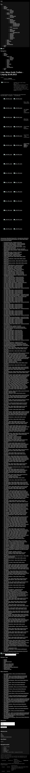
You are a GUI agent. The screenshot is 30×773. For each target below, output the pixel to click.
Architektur (9, 41)
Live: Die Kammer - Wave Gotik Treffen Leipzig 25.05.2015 (16, 516)
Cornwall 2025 (16, 25)
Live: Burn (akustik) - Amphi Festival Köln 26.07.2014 (15, 552)
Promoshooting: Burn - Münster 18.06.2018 (13, 242)
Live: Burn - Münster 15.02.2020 (10, 361)
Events (8, 14)
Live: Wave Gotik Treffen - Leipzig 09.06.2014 (13, 331)
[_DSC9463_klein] (18, 135)
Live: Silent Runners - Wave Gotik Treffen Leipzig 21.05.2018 (16, 411)
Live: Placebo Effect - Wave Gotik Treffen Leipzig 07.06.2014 (16, 573)
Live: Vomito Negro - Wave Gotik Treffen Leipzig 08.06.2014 (16, 567)
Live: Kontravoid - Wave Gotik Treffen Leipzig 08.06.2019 (15, 379)
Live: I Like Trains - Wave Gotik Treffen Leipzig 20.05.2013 (16, 598)
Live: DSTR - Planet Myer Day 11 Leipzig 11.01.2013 (15, 641)
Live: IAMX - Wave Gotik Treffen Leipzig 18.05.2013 (14, 618)
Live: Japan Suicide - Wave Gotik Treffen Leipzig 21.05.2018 (16, 412)
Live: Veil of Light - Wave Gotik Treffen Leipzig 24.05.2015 (16, 522)
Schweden (12, 33)
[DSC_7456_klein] (8, 191)
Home (5, 6)
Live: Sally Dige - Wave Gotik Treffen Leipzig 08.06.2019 (15, 381)
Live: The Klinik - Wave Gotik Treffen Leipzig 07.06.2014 (15, 572)
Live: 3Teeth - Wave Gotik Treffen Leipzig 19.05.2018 (15, 427)
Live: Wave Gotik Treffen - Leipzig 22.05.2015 (13, 322)
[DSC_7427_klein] (18, 163)
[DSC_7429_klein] (18, 173)
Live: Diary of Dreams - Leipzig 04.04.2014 (13, 590)
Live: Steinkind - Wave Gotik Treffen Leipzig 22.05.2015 (15, 533)
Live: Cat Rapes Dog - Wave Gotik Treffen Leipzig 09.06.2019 (16, 371)
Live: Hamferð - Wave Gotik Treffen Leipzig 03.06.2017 (15, 460)
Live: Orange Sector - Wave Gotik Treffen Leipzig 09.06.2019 (16, 375)
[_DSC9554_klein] (8, 145)
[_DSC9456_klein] (8, 126)
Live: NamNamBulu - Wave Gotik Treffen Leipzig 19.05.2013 (16, 611)
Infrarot (8, 43)
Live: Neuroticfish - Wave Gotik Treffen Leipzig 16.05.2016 (16, 483)
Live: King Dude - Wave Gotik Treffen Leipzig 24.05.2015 (15, 521)
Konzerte (12, 11)
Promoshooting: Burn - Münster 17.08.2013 (13, 252)
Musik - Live (9, 9)
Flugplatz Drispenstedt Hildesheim (11, 667)
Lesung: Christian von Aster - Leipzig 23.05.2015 (14, 278)
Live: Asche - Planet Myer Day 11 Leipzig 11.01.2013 (15, 643)
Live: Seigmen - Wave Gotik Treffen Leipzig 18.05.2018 (15, 434)
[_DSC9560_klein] (18, 145)
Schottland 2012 (16, 23)
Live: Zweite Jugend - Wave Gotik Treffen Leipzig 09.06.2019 (16, 390)
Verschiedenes (10, 44)
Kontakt (2, 735)
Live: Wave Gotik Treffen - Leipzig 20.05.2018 (13, 298)
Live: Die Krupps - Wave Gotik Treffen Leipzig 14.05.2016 (16, 492)
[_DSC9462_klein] (8, 135)
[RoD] (10, 653)
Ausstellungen (13, 16)
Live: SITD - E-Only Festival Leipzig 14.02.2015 (13, 537)
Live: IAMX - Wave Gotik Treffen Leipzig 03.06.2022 (14, 354)
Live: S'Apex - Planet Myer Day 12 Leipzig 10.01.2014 (15, 595)
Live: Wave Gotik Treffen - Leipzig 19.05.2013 (13, 336)
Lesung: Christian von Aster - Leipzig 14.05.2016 (14, 272)
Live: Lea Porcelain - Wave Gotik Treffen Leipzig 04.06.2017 (16, 458)
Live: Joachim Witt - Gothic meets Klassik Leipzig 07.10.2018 (16, 399)
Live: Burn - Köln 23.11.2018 (10, 392)
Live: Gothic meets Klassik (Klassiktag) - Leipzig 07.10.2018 (16, 295)
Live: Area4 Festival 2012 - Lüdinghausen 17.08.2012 (15, 343)
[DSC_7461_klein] (8, 201)
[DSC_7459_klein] (18, 191)
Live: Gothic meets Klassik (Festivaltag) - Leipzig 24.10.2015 (16, 318)
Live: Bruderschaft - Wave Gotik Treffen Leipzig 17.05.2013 (16, 631)
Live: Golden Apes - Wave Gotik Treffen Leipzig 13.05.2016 (16, 503)
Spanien (11, 36)
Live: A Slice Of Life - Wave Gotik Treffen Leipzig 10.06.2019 (16, 368)
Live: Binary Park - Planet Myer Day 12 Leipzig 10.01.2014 (16, 594)
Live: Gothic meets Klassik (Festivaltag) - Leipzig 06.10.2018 (16, 294)
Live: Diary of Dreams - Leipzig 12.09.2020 (13, 360)
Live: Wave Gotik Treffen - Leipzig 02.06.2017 (13, 307)
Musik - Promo (10, 12)
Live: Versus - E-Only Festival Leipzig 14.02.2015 (14, 543)
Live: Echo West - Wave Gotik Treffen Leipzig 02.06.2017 (15, 474)
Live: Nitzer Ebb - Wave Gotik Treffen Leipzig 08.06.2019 (15, 376)
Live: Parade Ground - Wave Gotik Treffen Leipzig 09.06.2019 (16, 374)
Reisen (8, 18)
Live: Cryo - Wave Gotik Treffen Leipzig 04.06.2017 (14, 452)
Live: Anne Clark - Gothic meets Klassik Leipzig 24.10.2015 (16, 509)
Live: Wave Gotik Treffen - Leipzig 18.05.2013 (13, 337)
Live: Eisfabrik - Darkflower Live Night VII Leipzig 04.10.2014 (16, 548)
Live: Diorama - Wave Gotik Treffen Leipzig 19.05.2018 (15, 425)
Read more (26, 760)
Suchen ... (3, 654)
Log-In (2, 741)
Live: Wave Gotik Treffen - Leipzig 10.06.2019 (13, 290)
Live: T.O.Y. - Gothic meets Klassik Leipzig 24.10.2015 (15, 511)
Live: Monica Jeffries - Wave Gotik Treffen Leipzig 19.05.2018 (16, 426)
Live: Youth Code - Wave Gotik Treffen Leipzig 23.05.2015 (16, 529)
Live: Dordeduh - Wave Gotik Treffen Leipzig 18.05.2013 (15, 620)
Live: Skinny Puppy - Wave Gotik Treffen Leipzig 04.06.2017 (16, 449)
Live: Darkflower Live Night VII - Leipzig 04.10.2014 (14, 327)
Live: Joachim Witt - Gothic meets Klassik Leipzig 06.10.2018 (16, 395)
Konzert (5, 659)
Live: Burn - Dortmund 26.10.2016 (11, 476)
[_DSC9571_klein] (8, 163)
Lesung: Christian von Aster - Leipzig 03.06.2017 (14, 269)
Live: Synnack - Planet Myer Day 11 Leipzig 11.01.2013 (15, 644)
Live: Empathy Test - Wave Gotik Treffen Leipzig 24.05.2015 (16, 524)
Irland (11, 27)
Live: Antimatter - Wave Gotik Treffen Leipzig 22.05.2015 (15, 531)
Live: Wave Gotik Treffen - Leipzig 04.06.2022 (13, 285)
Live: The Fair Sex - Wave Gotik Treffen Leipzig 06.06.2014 (16, 581)
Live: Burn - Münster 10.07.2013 (10, 597)
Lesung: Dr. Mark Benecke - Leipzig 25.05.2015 (14, 277)
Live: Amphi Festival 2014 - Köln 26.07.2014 (13, 330)
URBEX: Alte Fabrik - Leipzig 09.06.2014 (12, 255)
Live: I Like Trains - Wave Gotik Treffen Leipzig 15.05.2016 (16, 486)
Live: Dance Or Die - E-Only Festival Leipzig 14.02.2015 (15, 541)
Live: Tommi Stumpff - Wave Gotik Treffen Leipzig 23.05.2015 (16, 530)
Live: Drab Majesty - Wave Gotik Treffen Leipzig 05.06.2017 (16, 444)
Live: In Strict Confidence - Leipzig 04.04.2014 (13, 589)
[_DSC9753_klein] (18, 210)
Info (1, 733)
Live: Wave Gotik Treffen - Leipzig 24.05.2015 (13, 320)
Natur (8, 40)
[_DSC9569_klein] (18, 154)
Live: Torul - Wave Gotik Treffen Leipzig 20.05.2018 (14, 421)
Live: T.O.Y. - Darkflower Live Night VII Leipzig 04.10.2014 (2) (16, 547)
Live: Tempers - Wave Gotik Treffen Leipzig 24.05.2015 (15, 520)
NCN (5, 662)
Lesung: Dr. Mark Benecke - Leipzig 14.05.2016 (14, 271)
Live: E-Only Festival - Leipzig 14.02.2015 (12, 325)
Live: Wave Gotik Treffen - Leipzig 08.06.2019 (13, 292)
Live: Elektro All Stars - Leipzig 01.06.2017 (12, 438)
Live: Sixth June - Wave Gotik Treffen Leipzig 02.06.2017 (15, 470)
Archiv (5, 45)
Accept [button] (3, 767)
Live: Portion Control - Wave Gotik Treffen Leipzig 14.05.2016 (16, 495)
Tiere (8, 42)
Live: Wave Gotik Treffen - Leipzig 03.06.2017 (13, 306)
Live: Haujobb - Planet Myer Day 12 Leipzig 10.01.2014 (15, 591)
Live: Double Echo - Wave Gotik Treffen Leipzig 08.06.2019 (16, 380)
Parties (11, 15)
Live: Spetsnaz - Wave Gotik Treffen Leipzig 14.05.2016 (15, 496)
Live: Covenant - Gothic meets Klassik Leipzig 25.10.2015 (16, 504)
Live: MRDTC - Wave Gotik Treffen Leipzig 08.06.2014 (15, 571)
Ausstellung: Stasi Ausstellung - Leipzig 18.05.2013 (14, 244)
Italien (11, 29)
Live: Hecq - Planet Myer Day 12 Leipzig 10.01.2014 (14, 593)
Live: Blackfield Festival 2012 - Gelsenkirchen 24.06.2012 (16, 344)
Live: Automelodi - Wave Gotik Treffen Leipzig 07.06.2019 (16, 386)
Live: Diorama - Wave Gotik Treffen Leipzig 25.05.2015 (15, 513)
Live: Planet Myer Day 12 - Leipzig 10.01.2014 (13, 335)
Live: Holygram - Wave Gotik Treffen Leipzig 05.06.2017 (15, 445)
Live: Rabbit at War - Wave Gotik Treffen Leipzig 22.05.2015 (16, 535)
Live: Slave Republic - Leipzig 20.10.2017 (12, 437)
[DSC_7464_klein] (8, 210)
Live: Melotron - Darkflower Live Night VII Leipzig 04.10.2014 (16, 546)
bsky (2, 1)
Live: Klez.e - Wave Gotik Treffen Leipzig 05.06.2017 (15, 443)
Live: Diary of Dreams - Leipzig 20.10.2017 (13, 436)
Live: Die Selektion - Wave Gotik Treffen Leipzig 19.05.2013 (16, 615)
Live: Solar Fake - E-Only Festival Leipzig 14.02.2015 (15, 540)
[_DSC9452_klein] (18, 117)
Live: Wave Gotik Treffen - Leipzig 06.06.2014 (13, 334)
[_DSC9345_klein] (8, 108)
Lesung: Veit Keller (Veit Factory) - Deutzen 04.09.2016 (15, 282)
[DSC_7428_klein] (8, 173)
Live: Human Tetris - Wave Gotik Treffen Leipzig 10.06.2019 (16, 367)
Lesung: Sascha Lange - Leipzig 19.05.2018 (13, 266)
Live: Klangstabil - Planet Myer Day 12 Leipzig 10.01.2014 (16, 592)
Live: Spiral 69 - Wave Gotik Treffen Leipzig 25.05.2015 (15, 518)
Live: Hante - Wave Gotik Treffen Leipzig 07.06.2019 (14, 384)
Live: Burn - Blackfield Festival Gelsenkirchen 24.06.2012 (16, 651)
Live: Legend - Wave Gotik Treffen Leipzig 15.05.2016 (15, 490)
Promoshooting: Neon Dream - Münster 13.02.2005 (14, 248)
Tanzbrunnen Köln (7, 669)
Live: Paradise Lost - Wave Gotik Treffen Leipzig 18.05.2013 (16, 619)
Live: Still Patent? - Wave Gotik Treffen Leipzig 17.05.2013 (16, 637)
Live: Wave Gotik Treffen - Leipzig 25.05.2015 (13, 319)
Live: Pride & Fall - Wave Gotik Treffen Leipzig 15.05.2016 (16, 491)
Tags (5, 46)
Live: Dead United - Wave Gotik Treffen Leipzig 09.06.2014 (16, 564)
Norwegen (12, 31)
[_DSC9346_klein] (18, 108)
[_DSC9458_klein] (18, 126)
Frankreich (12, 21)
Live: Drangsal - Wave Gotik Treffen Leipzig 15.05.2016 (15, 487)
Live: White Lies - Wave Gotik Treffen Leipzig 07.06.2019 (15, 383)
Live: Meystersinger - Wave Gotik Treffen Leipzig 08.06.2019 (16, 382)
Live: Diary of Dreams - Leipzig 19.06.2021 (13, 359)
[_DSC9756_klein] (18, 219)
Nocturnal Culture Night (9, 663)
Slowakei (12, 35)
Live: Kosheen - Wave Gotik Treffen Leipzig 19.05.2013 (15, 607)
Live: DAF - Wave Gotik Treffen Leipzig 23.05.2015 (14, 528)
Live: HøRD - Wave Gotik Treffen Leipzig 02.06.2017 (15, 471)
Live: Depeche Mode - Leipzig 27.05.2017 (12, 475)
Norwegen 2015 (16, 32)
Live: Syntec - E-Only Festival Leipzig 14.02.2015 (14, 542)
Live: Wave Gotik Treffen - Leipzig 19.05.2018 (13, 299)
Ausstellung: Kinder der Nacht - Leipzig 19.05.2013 (14, 243)
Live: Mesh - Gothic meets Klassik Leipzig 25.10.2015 (15, 507)
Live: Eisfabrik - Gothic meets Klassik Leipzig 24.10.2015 (15, 512)
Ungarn (11, 39)
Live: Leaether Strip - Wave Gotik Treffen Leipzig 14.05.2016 (16, 494)
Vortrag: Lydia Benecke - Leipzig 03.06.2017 (13, 268)
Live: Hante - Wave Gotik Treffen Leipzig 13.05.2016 (14, 500)
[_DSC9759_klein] (18, 228)
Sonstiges (12, 17)
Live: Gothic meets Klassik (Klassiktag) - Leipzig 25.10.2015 (16, 317)
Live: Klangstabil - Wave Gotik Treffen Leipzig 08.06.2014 (16, 565)
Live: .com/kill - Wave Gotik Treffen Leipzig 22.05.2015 (15, 534)
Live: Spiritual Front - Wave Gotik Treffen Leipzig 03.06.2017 (16, 459)
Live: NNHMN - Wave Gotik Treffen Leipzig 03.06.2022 (15, 356)
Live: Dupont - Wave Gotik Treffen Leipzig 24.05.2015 (15, 525)
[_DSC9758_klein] (8, 228)
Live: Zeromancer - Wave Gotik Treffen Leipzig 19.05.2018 (16, 428)
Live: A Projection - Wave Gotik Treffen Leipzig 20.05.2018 (16, 422)
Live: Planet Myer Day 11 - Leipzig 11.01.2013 (13, 342)
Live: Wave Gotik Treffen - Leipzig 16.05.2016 (13, 310)
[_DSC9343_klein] (8, 98)
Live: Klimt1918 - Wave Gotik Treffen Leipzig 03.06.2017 (15, 463)
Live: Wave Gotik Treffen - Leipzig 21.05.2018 (13, 297)
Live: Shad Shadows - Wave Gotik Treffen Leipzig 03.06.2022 (16, 357)
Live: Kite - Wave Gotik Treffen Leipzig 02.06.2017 (14, 469)
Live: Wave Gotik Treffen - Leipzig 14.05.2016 (13, 312)
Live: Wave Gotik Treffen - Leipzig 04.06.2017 (13, 305)
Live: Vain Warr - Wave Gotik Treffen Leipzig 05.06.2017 (15, 446)
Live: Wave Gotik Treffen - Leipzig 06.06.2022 (13, 283)
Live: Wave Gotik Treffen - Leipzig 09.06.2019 (13, 291)
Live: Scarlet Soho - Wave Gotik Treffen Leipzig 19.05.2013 (16, 614)
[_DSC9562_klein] (8, 154)
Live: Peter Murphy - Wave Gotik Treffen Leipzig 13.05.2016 (16, 497)
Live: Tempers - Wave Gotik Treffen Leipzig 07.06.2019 (15, 385)
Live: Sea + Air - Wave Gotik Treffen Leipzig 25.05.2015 (15, 517)
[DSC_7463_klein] (18, 201)
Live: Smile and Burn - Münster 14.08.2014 (13, 551)
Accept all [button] (4, 760)
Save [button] (12, 770)
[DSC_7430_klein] (8, 182)
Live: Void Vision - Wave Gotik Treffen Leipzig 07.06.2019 (16, 387)
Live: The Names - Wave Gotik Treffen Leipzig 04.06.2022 (16, 347)
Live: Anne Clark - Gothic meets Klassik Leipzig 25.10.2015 (16, 505)
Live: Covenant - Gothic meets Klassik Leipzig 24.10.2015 (16, 508)
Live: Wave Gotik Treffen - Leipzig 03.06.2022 (13, 286)
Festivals (12, 10)
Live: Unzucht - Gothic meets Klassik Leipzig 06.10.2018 (15, 396)
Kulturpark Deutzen (8, 661)
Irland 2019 (15, 28)
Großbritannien (13, 22)
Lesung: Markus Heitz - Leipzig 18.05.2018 (13, 267)
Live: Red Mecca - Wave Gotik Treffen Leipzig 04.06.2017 (16, 457)
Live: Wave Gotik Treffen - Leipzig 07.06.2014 (13, 333)
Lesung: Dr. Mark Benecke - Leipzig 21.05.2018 (14, 265)
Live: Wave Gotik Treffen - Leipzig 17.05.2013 (13, 338)
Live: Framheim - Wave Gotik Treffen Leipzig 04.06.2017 (15, 456)
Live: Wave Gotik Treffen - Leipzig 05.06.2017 (13, 304)
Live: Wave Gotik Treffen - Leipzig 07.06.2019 (13, 293)
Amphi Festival (7, 668)
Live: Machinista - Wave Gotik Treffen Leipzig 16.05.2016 (15, 482)
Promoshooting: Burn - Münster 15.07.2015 (13, 245)
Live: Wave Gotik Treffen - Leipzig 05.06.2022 (13, 284)
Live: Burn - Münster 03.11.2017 (10, 435)
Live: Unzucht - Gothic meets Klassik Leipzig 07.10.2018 (15, 402)
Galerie (5, 8)
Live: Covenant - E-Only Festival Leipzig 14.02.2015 (14, 536)
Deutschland (12, 20)
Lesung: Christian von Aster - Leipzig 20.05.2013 (14, 281)
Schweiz (11, 34)
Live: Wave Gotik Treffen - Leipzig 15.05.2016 (13, 311)
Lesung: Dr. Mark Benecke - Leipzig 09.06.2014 (14, 279)
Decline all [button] (10, 760)
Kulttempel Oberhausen (9, 664)
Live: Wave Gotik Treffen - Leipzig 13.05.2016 (13, 313)
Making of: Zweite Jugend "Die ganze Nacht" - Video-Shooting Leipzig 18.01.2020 (15, 247)
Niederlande (12, 30)
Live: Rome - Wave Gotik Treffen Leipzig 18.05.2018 (14, 430)
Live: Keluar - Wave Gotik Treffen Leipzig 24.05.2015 (15, 523)
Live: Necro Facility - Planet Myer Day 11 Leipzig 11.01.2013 (16, 642)
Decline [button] (8, 767)
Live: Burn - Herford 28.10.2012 (10, 648)
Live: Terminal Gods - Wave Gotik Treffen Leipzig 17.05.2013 (16, 640)
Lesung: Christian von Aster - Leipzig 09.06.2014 (14, 280)
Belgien (11, 19)
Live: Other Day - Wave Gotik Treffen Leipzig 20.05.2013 (15, 601)
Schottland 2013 (16, 24)
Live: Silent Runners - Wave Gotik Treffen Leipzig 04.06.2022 (16, 353)
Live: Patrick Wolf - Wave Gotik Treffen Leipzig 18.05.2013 (16, 628)
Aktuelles (6, 7)
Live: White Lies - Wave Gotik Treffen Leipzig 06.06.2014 (15, 578)
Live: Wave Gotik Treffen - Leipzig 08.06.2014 (13, 332)
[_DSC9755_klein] (8, 219)
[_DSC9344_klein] (18, 98)
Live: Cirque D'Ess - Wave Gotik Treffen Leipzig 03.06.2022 (16, 358)
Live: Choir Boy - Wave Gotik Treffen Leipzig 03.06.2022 (15, 355)
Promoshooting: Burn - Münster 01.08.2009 (13, 254)
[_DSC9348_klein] (8, 117)
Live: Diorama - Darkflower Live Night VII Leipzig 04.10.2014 (16, 544)
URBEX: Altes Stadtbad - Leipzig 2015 (12, 253)
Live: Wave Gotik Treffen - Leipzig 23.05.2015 (13, 321)
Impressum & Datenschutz (6, 736)
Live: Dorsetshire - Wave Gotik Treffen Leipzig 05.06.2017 (16, 439)
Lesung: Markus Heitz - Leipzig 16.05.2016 (13, 270)
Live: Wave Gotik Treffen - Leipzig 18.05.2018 (13, 300)
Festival (5, 660)
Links (2, 734)
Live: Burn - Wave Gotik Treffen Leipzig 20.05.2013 (14, 604)
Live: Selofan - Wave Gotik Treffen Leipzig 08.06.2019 (15, 377)
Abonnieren (3, 727)
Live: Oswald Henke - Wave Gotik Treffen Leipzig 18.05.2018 (16, 433)
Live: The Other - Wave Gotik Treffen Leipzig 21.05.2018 (15, 406)
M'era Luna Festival (8, 666)
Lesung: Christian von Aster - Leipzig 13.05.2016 (14, 273)
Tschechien (12, 37)
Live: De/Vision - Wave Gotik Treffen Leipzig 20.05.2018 (15, 413)
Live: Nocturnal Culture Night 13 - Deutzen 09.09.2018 (15, 296)
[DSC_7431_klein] (18, 182)
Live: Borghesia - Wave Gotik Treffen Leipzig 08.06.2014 (15, 566)
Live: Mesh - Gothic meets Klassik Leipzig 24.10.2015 (15, 510)
